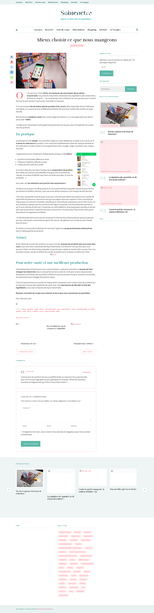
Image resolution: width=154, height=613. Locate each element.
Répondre (87, 372)
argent (87, 532)
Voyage (62, 591)
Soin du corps (40, 2)
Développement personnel (70, 548)
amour (77, 532)
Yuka (58, 311)
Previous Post (26, 352)
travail (62, 587)
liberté (62, 560)
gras (58, 309)
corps (78, 544)
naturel (74, 563)
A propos (19, 2)
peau (61, 567)
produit (91, 309)
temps (82, 583)
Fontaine (30, 371)
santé (29, 311)
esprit (89, 548)
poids (70, 567)
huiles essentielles (67, 556)
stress (83, 579)
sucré (41, 311)
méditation (83, 560)
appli (36, 309)
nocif (74, 309)
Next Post (87, 352)
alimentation (64, 532)
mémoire (62, 563)
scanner (35, 311)
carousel (88, 536)
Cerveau (62, 540)
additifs (30, 309)
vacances (74, 587)
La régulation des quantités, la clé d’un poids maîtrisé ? (123, 178)
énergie (80, 591)
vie (83, 587)
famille (62, 552)
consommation (50, 309)
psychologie (64, 571)
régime (77, 571)
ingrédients (66, 309)
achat (23, 309)
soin (73, 575)
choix (41, 309)
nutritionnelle (82, 309)
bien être (76, 536)
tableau (72, 583)
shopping (63, 575)
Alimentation (53, 2)
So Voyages (84, 2)
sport (73, 579)
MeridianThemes (46, 609)
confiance (86, 540)
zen (71, 591)
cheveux (73, 540)
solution (84, 575)
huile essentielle (77, 552)
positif (80, 567)
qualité (18, 311)
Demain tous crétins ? (83, 344)
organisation (87, 563)
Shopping (64, 2)
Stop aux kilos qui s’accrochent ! (123, 489)
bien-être (63, 536)
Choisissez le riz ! (28, 344)
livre (72, 560)
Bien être (28, 2)
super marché (50, 311)
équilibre (63, 595)
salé (24, 311)
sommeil (62, 579)
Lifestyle (74, 2)
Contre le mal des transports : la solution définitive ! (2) (122, 210)
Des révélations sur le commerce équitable (56, 327)
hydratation (86, 556)
